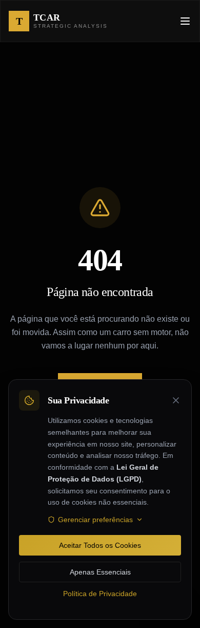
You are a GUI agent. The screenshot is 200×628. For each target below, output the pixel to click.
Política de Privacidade (100, 593)
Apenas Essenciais (100, 572)
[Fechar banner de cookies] (176, 400)
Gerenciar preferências (95, 519)
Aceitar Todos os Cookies (100, 545)
